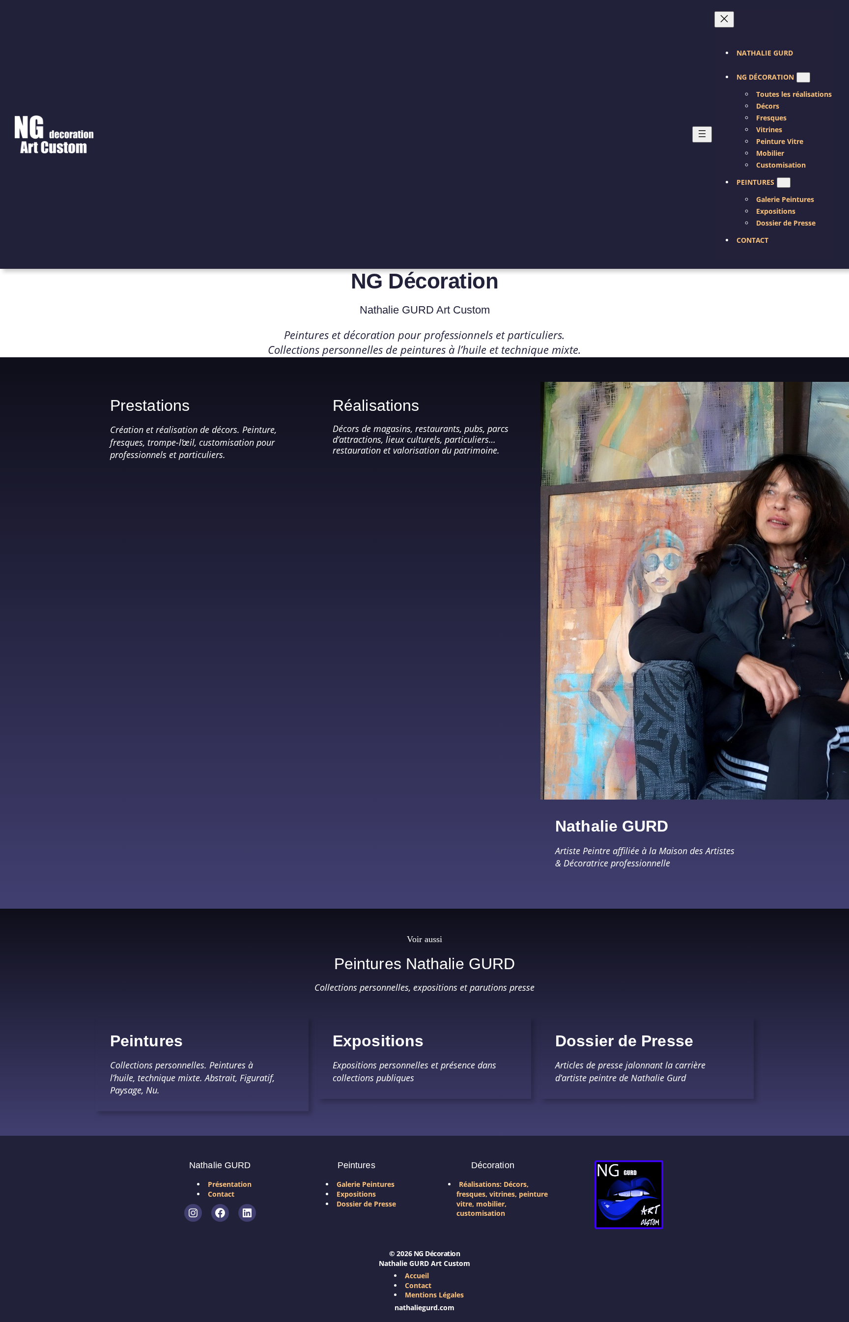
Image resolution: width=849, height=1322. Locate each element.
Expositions (378, 1041)
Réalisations (376, 405)
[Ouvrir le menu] (702, 134)
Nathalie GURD (611, 826)
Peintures (146, 1041)
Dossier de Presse (624, 1041)
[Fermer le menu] (724, 19)
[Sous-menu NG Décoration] (803, 77)
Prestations (150, 405)
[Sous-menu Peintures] (784, 182)
